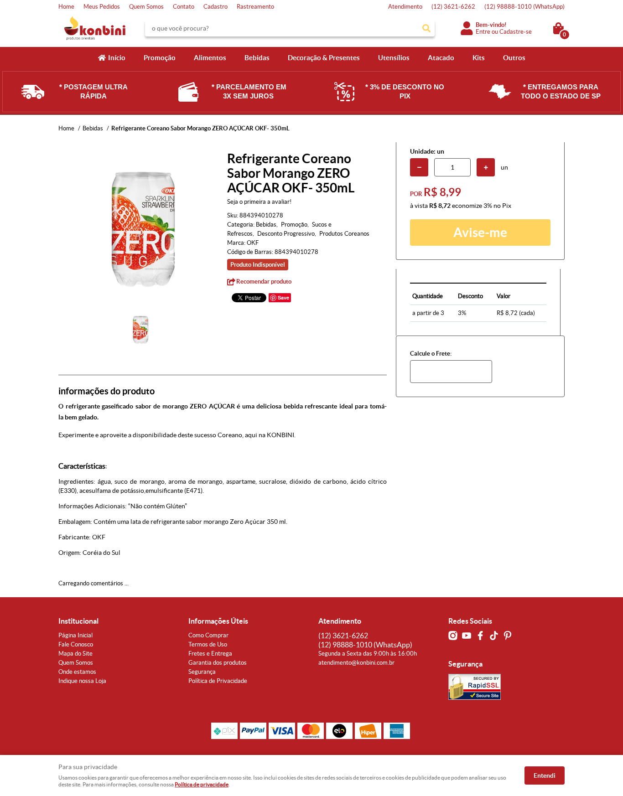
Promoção (160, 58)
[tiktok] (493, 635)
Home (66, 6)
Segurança (202, 671)
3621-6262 (453, 6)
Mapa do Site (75, 653)
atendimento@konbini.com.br (356, 662)
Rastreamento (255, 6)
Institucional (78, 621)
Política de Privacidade (217, 680)
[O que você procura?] (426, 28)
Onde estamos (77, 671)
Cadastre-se (515, 31)
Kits (478, 58)
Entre (483, 31)
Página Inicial (75, 635)
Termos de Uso (207, 644)
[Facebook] (480, 635)
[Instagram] (452, 635)
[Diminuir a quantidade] (419, 167)
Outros (514, 58)
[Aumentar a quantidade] (486, 167)
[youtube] (466, 635)
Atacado (441, 58)
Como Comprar (208, 635)
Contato (183, 6)
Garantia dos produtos (217, 662)
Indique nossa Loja (82, 680)
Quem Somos (146, 6)
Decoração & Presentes (324, 58)
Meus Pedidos (101, 6)
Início (116, 58)
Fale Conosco (75, 644)
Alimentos (210, 58)
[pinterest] (507, 635)
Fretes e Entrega (210, 653)
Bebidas (257, 58)
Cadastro (215, 6)
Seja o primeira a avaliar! (259, 201)
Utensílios (394, 58)
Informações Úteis (218, 621)
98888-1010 (524, 6)
